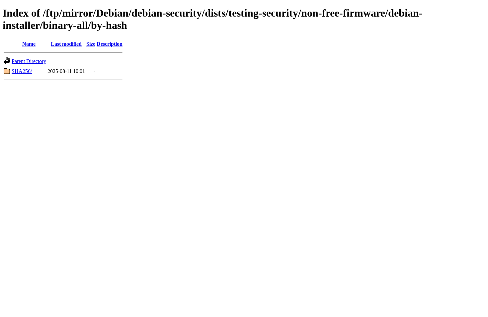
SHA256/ (22, 71)
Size (90, 44)
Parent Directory (29, 61)
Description (109, 44)
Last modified (66, 44)
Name (29, 44)
